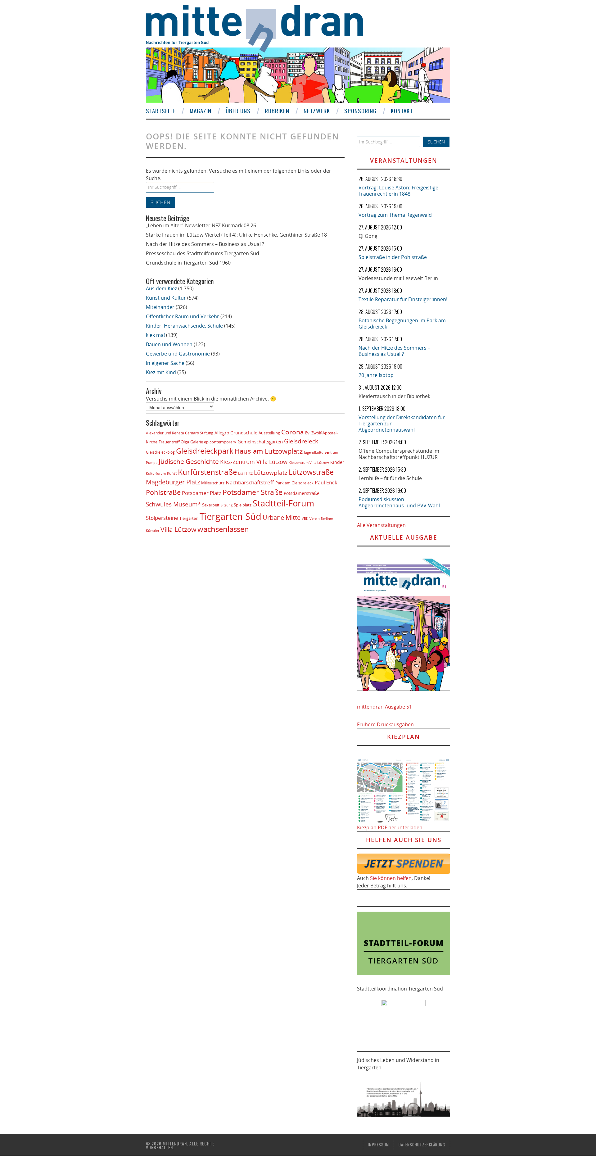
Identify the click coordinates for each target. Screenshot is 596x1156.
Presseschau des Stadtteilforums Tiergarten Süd (202, 253)
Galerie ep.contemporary (213, 442)
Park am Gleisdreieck (294, 483)
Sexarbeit (210, 505)
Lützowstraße (311, 472)
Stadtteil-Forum (283, 503)
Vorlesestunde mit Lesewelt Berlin (398, 278)
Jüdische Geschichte (189, 461)
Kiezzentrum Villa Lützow (309, 462)
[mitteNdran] (260, 27)
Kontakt (402, 110)
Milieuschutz (212, 483)
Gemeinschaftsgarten (260, 441)
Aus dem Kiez (161, 288)
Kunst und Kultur (166, 297)
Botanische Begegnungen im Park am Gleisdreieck (402, 323)
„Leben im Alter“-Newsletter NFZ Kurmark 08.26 (201, 225)
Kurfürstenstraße (207, 472)
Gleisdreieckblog (160, 452)
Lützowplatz (270, 472)
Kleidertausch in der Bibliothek (394, 396)
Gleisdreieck (301, 441)
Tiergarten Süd (230, 516)
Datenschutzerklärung (422, 1145)
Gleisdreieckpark (204, 451)
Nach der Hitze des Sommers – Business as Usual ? (205, 244)
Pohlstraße (163, 492)
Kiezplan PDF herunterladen (389, 827)
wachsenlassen (223, 529)
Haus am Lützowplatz (269, 451)
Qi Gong (368, 236)
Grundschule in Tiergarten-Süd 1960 (188, 262)
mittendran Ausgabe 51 (384, 706)
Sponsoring (360, 110)
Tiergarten (188, 518)
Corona (292, 431)
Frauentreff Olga (174, 442)
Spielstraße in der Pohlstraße (393, 257)
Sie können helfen (391, 878)
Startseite (160, 110)
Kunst (172, 473)
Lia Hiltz (245, 473)
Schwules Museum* (173, 504)
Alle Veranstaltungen (381, 525)
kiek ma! (155, 335)
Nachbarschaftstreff (250, 482)
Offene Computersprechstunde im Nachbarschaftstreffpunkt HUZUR (399, 453)
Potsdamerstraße (301, 493)
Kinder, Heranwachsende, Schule (184, 325)
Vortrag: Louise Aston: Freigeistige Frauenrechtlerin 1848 (398, 190)
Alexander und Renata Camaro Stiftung (179, 433)
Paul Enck (326, 482)
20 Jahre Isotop (376, 375)
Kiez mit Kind (161, 372)
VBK (305, 518)
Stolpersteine (162, 517)
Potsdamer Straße (252, 492)
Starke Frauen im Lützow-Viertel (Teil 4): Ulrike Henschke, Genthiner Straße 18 (236, 234)
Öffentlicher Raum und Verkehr (182, 316)
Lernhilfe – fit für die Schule (390, 478)
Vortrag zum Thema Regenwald (395, 214)
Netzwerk (317, 110)
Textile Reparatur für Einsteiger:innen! (403, 299)
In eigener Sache (165, 363)
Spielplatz (242, 505)
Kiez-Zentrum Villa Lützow (253, 461)
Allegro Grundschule (235, 433)
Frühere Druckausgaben (385, 724)
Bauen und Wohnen (169, 344)
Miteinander (160, 307)
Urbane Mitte (281, 517)
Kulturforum (156, 473)
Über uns (238, 110)
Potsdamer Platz (201, 492)
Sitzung (227, 505)
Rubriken (277, 110)
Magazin (200, 110)
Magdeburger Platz (173, 482)
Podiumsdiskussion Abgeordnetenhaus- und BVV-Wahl (399, 502)
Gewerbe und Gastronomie (178, 353)
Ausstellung (269, 433)
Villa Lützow (178, 529)
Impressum (378, 1145)
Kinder (337, 462)
